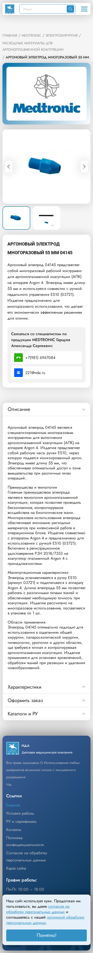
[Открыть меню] (84, 9)
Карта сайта (16, 868)
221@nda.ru (35, 373)
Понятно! (47, 935)
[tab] (46, 409)
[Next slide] (84, 167)
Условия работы (20, 813)
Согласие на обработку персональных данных (26, 856)
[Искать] (70, 9)
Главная (13, 805)
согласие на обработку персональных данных (37, 909)
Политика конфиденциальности (25, 841)
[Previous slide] (8, 167)
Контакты (13, 829)
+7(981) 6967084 (40, 357)
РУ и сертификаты (21, 821)
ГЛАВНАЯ (9, 35)
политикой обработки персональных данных (45, 920)
